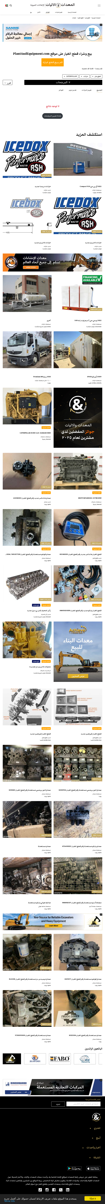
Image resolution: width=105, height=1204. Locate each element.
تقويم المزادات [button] (86, 90)
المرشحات (61, 82)
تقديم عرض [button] (72, 90)
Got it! (93, 1198)
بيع (31, 12)
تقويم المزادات (58, 12)
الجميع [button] (99, 90)
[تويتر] (59, 1189)
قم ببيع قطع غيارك (52, 62)
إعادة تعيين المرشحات (52, 116)
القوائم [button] (61, 90)
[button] (52, 1129)
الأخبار (38, 12)
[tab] (99, 90)
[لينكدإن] (65, 1189)
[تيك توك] (39, 1189)
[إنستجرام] (45, 1189)
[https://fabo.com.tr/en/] (73, 1058)
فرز (9, 82)
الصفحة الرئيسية (72, 12)
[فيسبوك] (52, 1189)
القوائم (48, 12)
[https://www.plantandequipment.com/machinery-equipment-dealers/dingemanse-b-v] (52, 1087)
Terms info (9, 1200)
